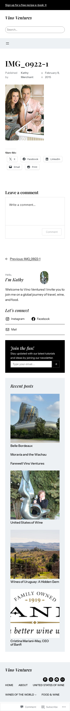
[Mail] (62, 679)
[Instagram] (51, 679)
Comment (52, 231)
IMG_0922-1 (26, 63)
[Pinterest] (45, 679)
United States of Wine (26, 522)
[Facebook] (57, 679)
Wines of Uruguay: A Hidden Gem (34, 582)
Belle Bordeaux (21, 446)
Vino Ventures (18, 17)
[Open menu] (7, 43)
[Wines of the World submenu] (35, 694)
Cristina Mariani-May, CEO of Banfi (29, 643)
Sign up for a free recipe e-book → (26, 5)
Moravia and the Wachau (28, 454)
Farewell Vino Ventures (27, 463)
